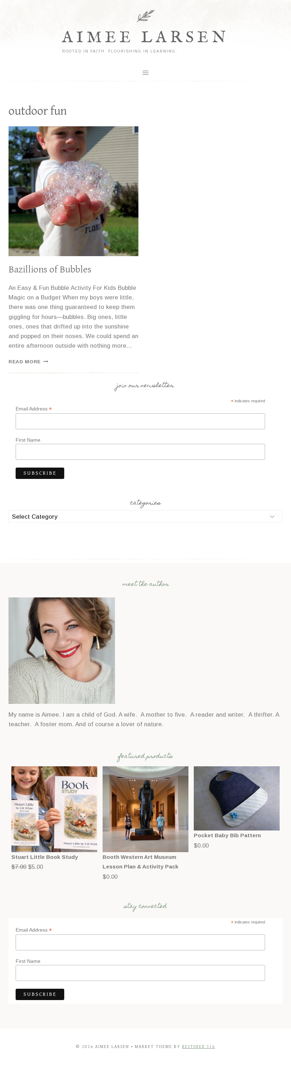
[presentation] (73, 191)
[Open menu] (145, 72)
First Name (28, 440)
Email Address (34, 408)
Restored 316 (198, 1046)
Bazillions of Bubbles (50, 269)
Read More (28, 361)
